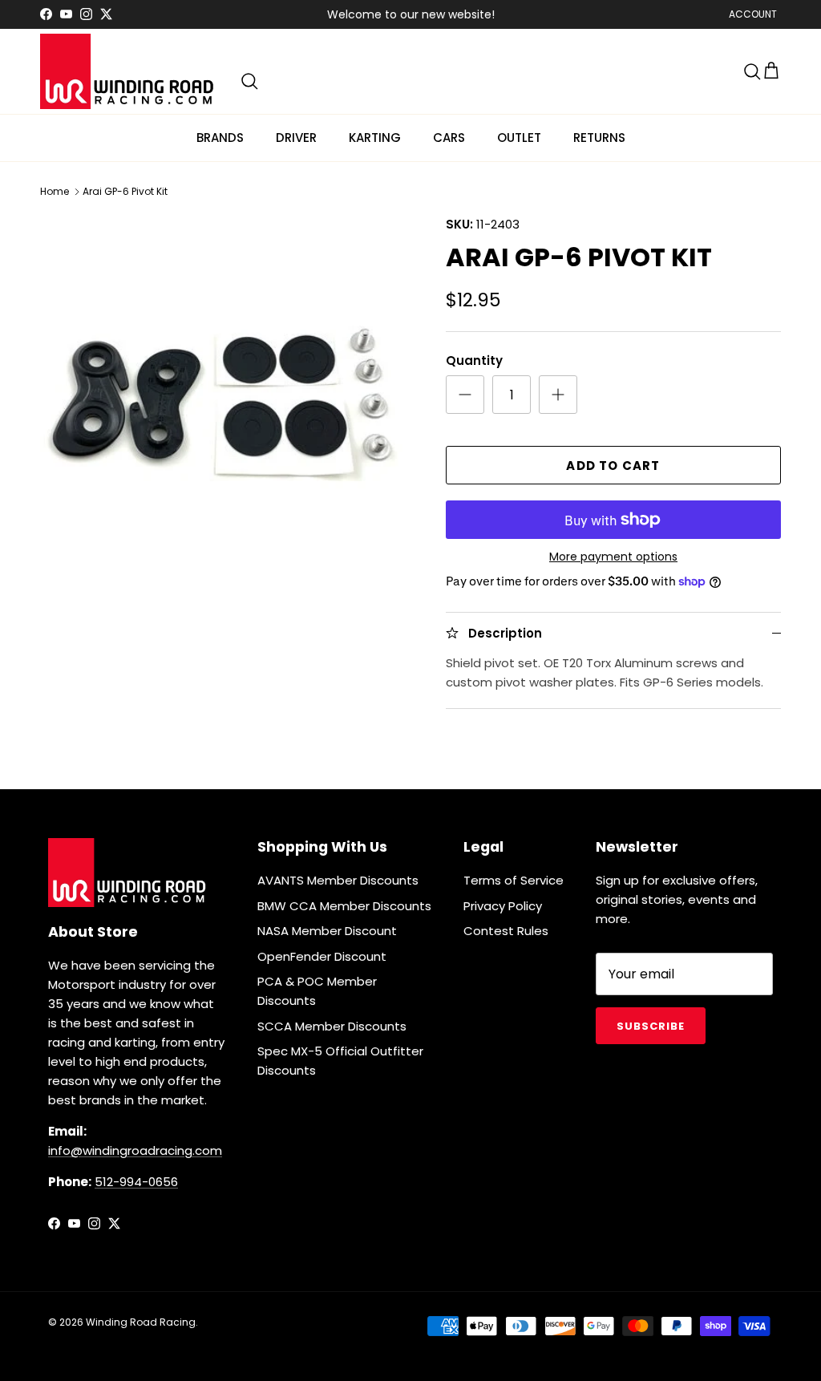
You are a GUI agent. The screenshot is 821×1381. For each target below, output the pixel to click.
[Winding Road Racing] (128, 71)
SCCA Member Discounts (331, 1026)
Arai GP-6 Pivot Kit (125, 191)
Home (54, 191)
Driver (296, 137)
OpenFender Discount (321, 956)
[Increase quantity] (558, 394)
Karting (375, 137)
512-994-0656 (136, 1181)
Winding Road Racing (141, 1322)
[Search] (249, 81)
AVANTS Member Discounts (338, 880)
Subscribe (651, 1026)
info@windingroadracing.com (135, 1150)
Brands (220, 137)
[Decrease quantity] (465, 394)
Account (753, 14)
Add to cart (613, 465)
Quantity (474, 360)
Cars (449, 137)
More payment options (613, 557)
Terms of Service (513, 880)
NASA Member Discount (327, 930)
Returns (599, 137)
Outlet (519, 137)
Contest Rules (505, 930)
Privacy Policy (502, 905)
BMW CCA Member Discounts (344, 905)
